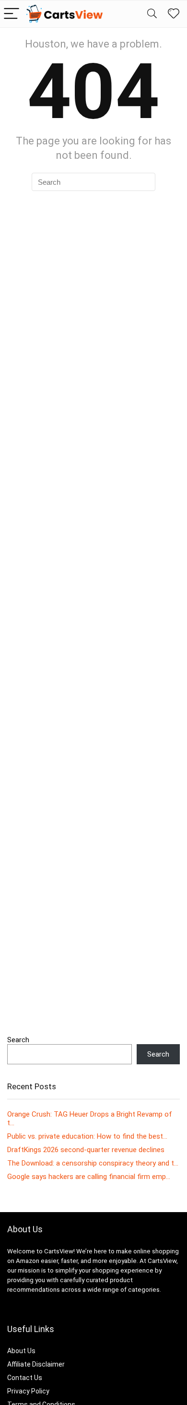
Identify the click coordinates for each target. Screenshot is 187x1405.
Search (18, 1040)
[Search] (152, 14)
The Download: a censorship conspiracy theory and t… (92, 1163)
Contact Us (24, 1377)
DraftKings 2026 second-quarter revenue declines (85, 1149)
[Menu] (11, 14)
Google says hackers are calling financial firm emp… (88, 1176)
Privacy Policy (28, 1391)
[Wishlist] (173, 14)
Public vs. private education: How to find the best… (87, 1136)
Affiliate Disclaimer (36, 1364)
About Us (21, 1351)
